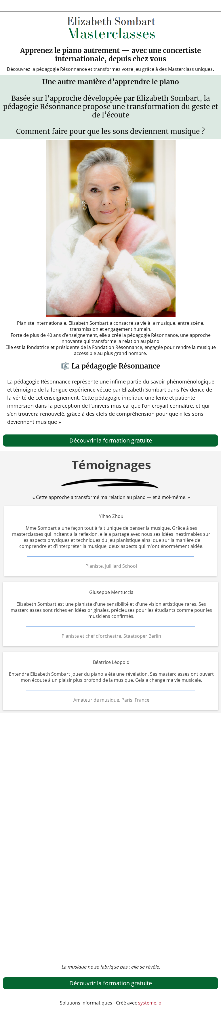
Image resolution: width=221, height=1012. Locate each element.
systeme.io (149, 1003)
